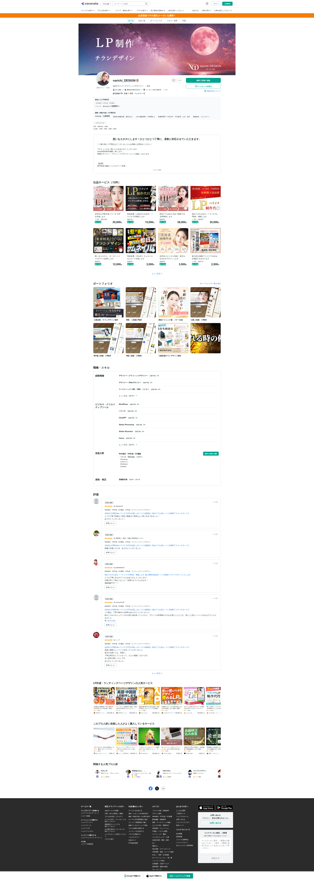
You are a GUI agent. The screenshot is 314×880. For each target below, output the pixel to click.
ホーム (130, 20)
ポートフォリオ (156, 20)
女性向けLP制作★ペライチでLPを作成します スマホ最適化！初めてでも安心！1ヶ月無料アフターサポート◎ (147, 513)
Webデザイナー (135, 382)
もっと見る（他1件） (127, 396)
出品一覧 (141, 20)
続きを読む (112, 620)
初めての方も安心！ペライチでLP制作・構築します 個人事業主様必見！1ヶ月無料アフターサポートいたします (148, 574)
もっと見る (157, 170)
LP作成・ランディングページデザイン (138, 510)
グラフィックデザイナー (138, 375)
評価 (184, 20)
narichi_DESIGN (124, 80)
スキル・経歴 (172, 20)
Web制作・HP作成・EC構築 (114, 510)
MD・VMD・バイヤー (141, 389)
